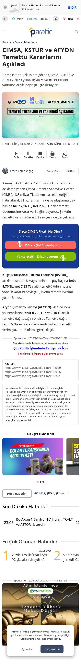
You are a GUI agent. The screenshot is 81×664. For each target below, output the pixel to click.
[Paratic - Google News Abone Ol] (62, 172)
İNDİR (72, 7)
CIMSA (39, 493)
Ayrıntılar (27, 649)
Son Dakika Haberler (25, 506)
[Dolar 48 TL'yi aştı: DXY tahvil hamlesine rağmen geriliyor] (32, 456)
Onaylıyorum (52, 649)
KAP (50, 493)
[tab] (38, 482)
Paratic (7, 42)
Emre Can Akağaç (21, 171)
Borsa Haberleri (25, 42)
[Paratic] (40, 32)
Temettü (62, 493)
